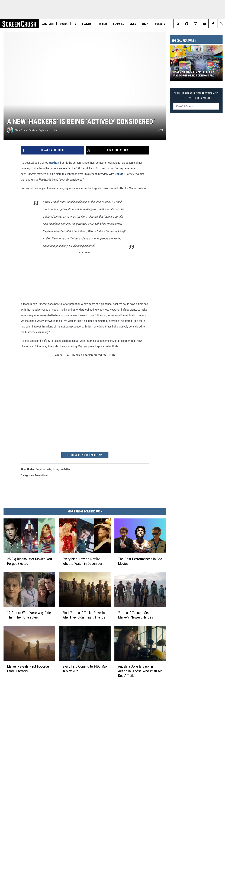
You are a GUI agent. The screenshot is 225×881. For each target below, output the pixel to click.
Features (118, 23)
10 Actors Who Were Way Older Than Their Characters (29, 614)
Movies (63, 23)
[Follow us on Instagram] (195, 23)
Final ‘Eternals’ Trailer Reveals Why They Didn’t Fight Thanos (83, 614)
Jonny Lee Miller (61, 469)
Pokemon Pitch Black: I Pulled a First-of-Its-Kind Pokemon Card (193, 74)
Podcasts (159, 23)
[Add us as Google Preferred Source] (186, 23)
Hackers (54, 162)
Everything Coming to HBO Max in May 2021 (84, 668)
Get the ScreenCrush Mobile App (85, 455)
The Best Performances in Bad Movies (140, 561)
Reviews (86, 23)
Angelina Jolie (43, 469)
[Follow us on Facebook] (213, 23)
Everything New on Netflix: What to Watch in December (82, 561)
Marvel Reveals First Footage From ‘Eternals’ (28, 668)
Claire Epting (21, 130)
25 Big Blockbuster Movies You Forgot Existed (29, 561)
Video (133, 23)
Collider (119, 174)
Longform (47, 23)
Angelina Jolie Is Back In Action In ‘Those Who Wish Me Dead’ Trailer (140, 671)
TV (74, 23)
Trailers (102, 23)
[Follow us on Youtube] (204, 23)
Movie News (42, 475)
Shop (145, 23)
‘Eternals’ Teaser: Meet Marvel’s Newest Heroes (135, 614)
